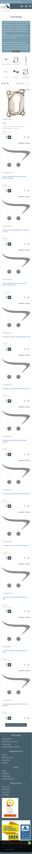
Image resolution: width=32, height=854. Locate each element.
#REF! (4, 123)
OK (29, 843)
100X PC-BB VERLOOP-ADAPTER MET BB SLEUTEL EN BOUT (14, 177)
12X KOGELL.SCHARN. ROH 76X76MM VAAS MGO (15, 651)
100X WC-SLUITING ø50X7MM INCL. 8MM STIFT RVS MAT (16, 230)
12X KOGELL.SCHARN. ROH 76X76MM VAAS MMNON (15, 705)
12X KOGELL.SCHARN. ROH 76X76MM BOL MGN (16, 337)
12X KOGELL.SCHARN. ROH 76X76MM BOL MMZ (16, 494)
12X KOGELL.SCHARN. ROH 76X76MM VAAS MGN (15, 598)
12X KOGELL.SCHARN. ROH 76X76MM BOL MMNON (15, 441)
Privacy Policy (9, 849)
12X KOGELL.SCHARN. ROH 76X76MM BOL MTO (16, 545)
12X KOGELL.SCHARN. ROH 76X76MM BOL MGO (16, 388)
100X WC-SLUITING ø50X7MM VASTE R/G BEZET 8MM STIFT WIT (15, 284)
